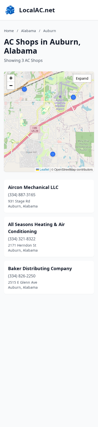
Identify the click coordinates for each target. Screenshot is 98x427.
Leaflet (44, 169)
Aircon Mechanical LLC (33, 187)
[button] (24, 89)
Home (9, 30)
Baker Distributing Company (40, 268)
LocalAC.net (37, 10)
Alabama (28, 30)
